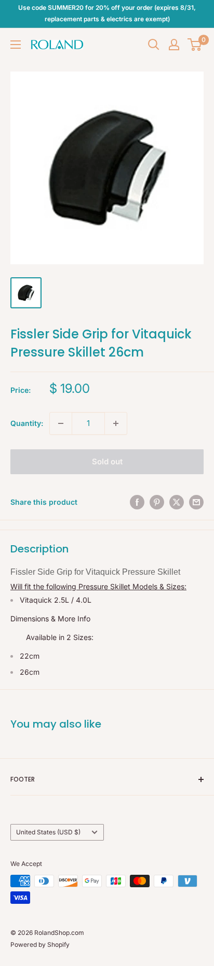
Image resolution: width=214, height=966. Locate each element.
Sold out (107, 461)
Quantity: (26, 423)
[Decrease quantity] (61, 423)
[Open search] (153, 44)
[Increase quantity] (116, 423)
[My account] (174, 44)
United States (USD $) (48, 832)
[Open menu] (15, 44)
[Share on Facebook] (137, 502)
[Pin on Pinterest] (157, 502)
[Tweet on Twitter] (176, 502)
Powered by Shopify (40, 944)
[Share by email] (196, 502)
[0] (195, 44)
